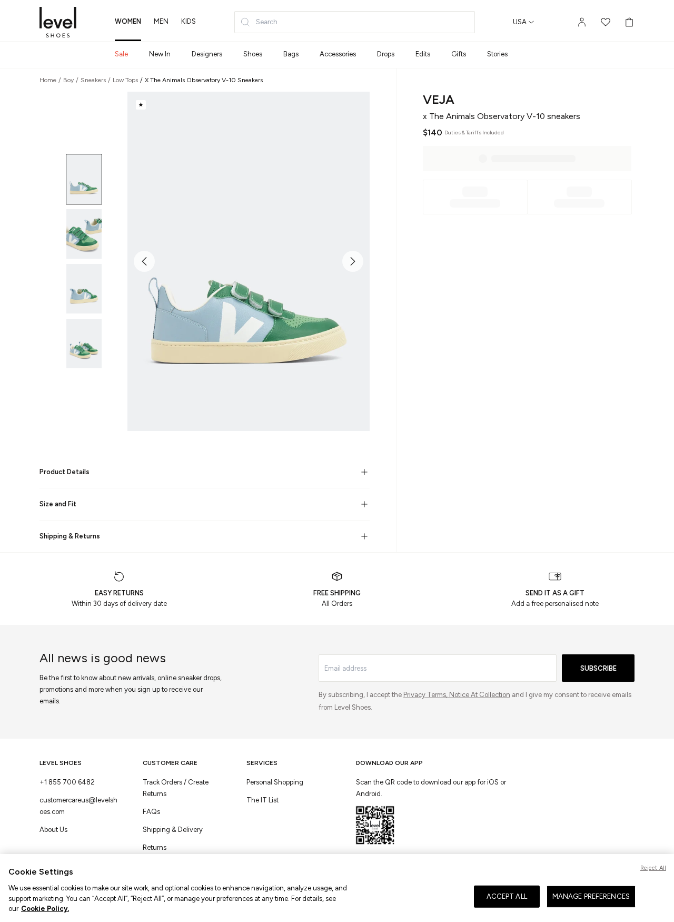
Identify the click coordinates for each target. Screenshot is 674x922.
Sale (121, 54)
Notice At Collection (479, 695)
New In (160, 54)
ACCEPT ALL (507, 896)
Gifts (458, 54)
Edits (422, 54)
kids (188, 21)
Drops (385, 54)
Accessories (338, 54)
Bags (291, 54)
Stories (497, 54)
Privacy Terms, (426, 695)
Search (266, 22)
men (161, 21)
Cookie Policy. (45, 908)
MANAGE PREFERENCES (591, 896)
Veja (438, 99)
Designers (207, 54)
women (128, 21)
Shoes (252, 54)
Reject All (653, 868)
